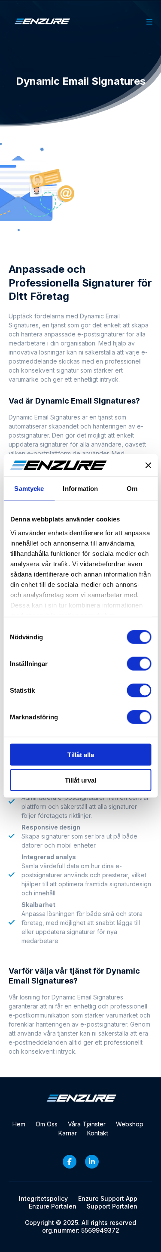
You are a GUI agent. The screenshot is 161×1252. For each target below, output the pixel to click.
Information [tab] (80, 488)
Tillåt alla (80, 755)
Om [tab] (132, 488)
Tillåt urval (80, 779)
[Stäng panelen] (148, 466)
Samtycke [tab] (29, 488)
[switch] (139, 664)
